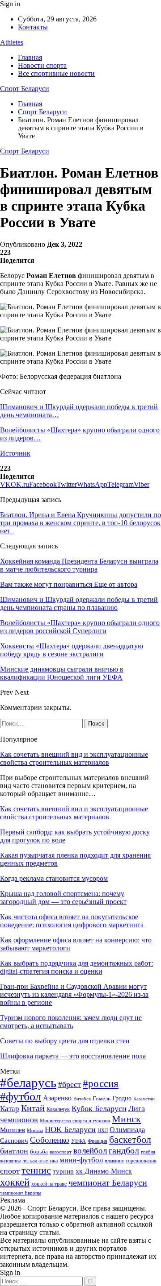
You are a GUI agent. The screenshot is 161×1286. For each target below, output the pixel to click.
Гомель (101, 1098)
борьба (39, 1151)
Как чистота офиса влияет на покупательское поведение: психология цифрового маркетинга (72, 921)
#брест (69, 1084)
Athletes (11, 42)
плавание (114, 1160)
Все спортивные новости (56, 73)
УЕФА (78, 1141)
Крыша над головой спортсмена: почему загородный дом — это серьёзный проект (63, 897)
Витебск (82, 1098)
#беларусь (28, 1082)
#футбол (20, 1096)
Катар (9, 1108)
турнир (63, 1171)
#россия (101, 1083)
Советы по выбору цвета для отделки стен (65, 1041)
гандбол (124, 1150)
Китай (33, 1108)
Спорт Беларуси (24, 88)
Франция (97, 1141)
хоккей (15, 1182)
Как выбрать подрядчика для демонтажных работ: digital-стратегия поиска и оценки (76, 967)
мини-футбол (81, 1160)
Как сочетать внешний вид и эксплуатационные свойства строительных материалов (74, 758)
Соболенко (49, 1140)
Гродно (121, 1098)
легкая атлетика (40, 1160)
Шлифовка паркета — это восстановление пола (73, 1056)
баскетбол (130, 1139)
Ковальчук (58, 1109)
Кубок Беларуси (99, 1108)
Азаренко (57, 1098)
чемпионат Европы (20, 1192)
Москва (35, 1130)
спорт (10, 1170)
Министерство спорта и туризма (75, 1120)
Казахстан (144, 1098)
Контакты (33, 27)
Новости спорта (42, 65)
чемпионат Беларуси (107, 1182)
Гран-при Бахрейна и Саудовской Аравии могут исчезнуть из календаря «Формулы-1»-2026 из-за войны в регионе (74, 994)
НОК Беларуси (70, 1129)
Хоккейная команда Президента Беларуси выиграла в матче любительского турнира (79, 565)
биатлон (14, 1150)
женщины (10, 1160)
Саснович (14, 1140)
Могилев (12, 1129)
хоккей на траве (49, 1184)
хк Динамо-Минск (104, 1171)
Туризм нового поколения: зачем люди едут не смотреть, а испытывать (71, 1021)
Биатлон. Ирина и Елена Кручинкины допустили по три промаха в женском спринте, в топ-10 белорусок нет (80, 523)
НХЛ (102, 1130)
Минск (126, 1118)
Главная (30, 57)
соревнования (141, 1160)
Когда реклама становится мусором (54, 878)
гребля (148, 1151)
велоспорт (61, 1151)
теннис (36, 1170)
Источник (15, 453)
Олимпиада (127, 1129)
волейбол (90, 1150)
